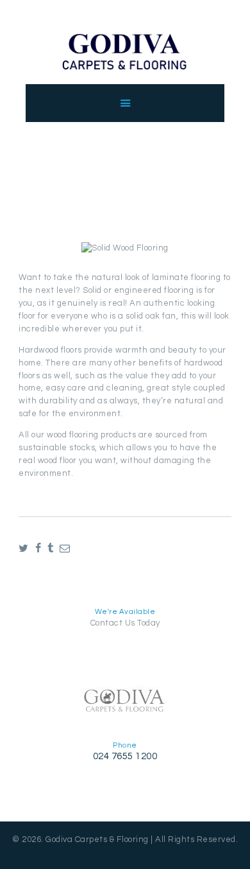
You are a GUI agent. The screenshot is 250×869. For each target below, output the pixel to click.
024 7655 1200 (125, 756)
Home (86, 181)
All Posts (133, 181)
